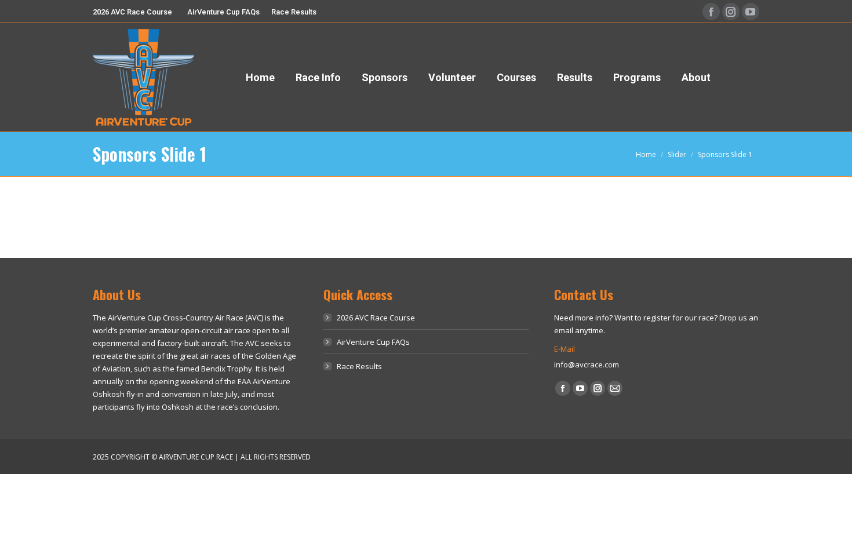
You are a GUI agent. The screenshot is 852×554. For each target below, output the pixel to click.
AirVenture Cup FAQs (373, 342)
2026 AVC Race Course (376, 317)
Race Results (359, 366)
